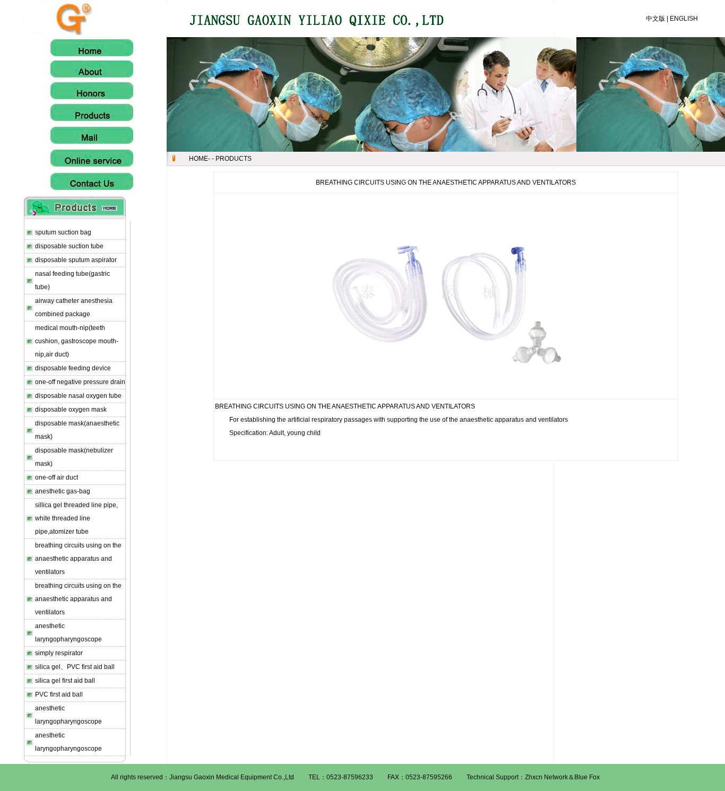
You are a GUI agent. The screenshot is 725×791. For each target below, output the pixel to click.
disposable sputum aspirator (76, 260)
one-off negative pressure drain (80, 382)
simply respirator (59, 653)
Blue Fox (587, 777)
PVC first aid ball (59, 694)
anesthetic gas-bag (62, 491)
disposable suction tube (69, 246)
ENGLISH (684, 18)
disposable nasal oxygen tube (78, 395)
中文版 (655, 18)
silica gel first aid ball (65, 680)
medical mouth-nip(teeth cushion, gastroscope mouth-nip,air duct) (76, 341)
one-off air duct (56, 477)
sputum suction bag (63, 232)
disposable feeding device (73, 368)
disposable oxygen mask (71, 409)
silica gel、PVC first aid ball (75, 667)
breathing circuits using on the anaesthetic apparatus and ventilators (78, 559)
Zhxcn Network (546, 777)
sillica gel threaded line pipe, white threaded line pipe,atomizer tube (76, 518)
